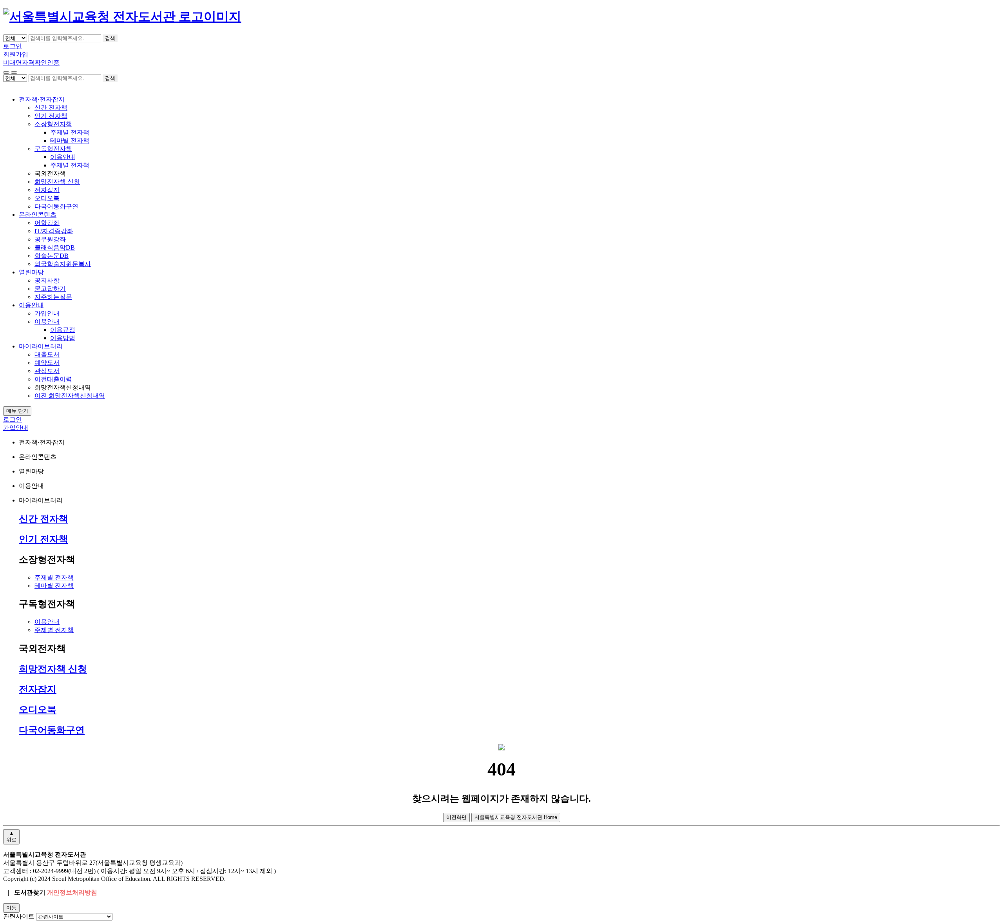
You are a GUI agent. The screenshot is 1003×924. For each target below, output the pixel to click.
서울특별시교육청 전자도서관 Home (515, 817)
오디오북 (47, 198)
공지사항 (47, 280)
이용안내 (62, 157)
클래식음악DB (54, 247)
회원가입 (15, 54)
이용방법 (62, 338)
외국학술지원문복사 (62, 264)
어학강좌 (47, 222)
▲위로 (11, 836)
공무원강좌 (50, 239)
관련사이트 (18, 916)
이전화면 (456, 817)
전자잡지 (47, 190)
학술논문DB (51, 255)
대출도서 (47, 354)
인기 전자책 (50, 115)
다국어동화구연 (56, 206)
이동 (11, 908)
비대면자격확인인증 (31, 62)
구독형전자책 (53, 148)
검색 (110, 38)
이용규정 (62, 329)
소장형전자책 (53, 124)
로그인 (12, 46)
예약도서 (47, 362)
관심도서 (47, 371)
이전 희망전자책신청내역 (69, 395)
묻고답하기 (50, 288)
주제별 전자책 (69, 132)
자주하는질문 (53, 297)
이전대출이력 (53, 379)
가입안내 (47, 313)
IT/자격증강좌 (53, 231)
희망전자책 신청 (57, 181)
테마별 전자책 (69, 140)
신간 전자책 (50, 107)
